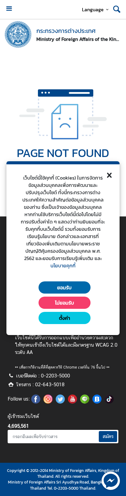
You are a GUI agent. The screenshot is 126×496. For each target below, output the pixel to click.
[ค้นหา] (116, 9)
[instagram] (48, 401)
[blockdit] (97, 401)
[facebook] (36, 401)
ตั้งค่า (64, 318)
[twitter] (60, 401)
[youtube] (72, 401)
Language (93, 9)
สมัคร (107, 436)
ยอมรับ (64, 287)
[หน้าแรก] (18, 34)
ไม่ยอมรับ (64, 302)
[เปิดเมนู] (9, 9)
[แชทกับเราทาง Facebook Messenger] (110, 480)
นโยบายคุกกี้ (63, 265)
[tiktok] (109, 401)
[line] (85, 401)
